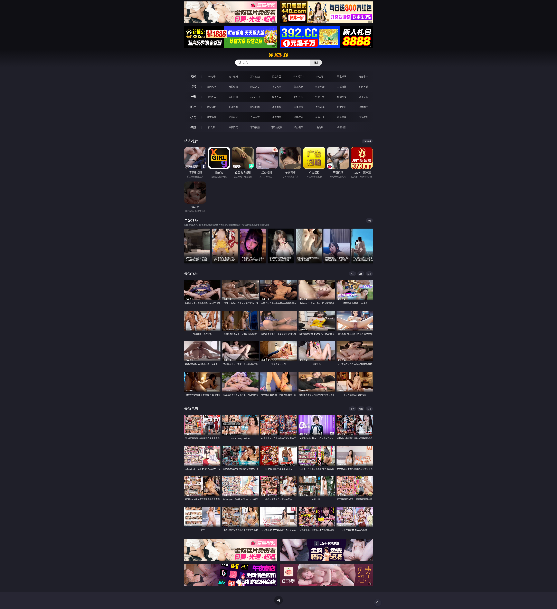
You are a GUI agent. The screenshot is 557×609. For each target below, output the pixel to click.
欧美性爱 (276, 96)
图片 (193, 107)
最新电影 (191, 408)
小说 (193, 117)
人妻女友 (255, 117)
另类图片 (363, 107)
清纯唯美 (320, 107)
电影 (193, 97)
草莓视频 (255, 127)
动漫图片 (276, 107)
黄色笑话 (341, 117)
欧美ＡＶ (255, 86)
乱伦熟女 (341, 96)
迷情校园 (298, 117)
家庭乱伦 (233, 117)
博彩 (193, 76)
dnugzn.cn (278, 55)
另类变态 (363, 96)
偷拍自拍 (233, 96)
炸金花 (320, 76)
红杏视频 (298, 127)
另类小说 (320, 117)
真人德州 (233, 76)
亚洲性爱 (211, 96)
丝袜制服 (320, 86)
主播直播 (341, 86)
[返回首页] (377, 602)
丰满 (352, 408)
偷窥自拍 (211, 107)
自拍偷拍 (233, 86)
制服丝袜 (298, 96)
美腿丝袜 (298, 107)
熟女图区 (341, 107)
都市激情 (211, 117)
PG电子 (212, 76)
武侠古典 (276, 117)
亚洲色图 (233, 107)
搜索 (316, 62)
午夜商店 (233, 127)
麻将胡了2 (298, 76)
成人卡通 (255, 96)
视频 (193, 87)
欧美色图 (255, 107)
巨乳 (361, 273)
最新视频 (191, 273)
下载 (369, 220)
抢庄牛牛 (363, 76)
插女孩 (211, 127)
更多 (369, 273)
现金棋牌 (341, 76)
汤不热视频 (276, 127)
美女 (352, 273)
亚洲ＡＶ (211, 86)
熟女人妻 (298, 86)
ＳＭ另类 (363, 86)
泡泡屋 (320, 127)
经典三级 (320, 96)
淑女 (361, 408)
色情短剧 (341, 127)
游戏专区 (276, 76)
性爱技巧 (363, 117)
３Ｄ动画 (276, 86)
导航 (193, 127)
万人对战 (255, 76)
